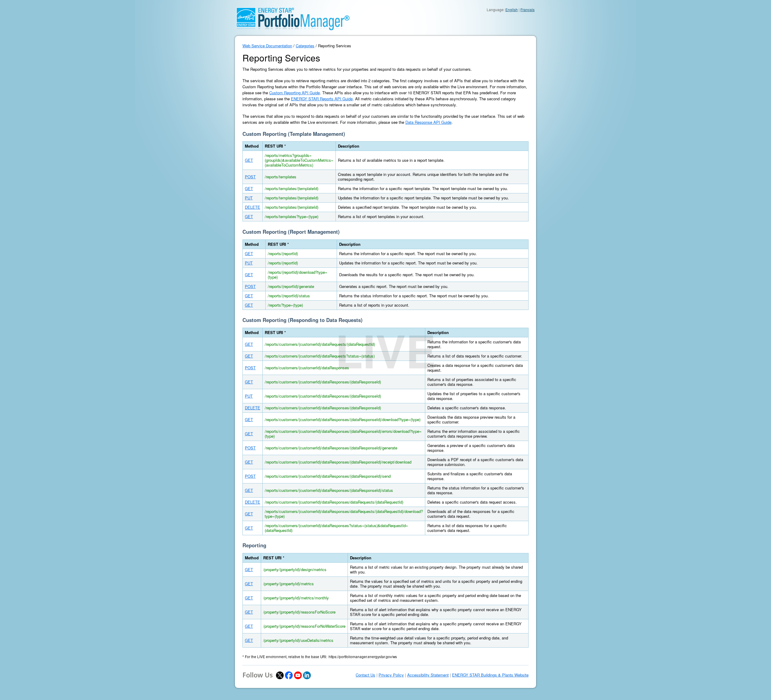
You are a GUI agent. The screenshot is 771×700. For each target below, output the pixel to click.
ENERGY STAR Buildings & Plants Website (490, 675)
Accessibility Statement (428, 675)
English (511, 9)
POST (250, 177)
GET (249, 160)
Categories (305, 45)
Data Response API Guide (428, 122)
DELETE (252, 207)
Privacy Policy (391, 675)
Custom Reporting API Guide (294, 92)
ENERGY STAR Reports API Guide (322, 99)
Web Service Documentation (267, 45)
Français (527, 9)
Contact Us (365, 675)
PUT (249, 198)
